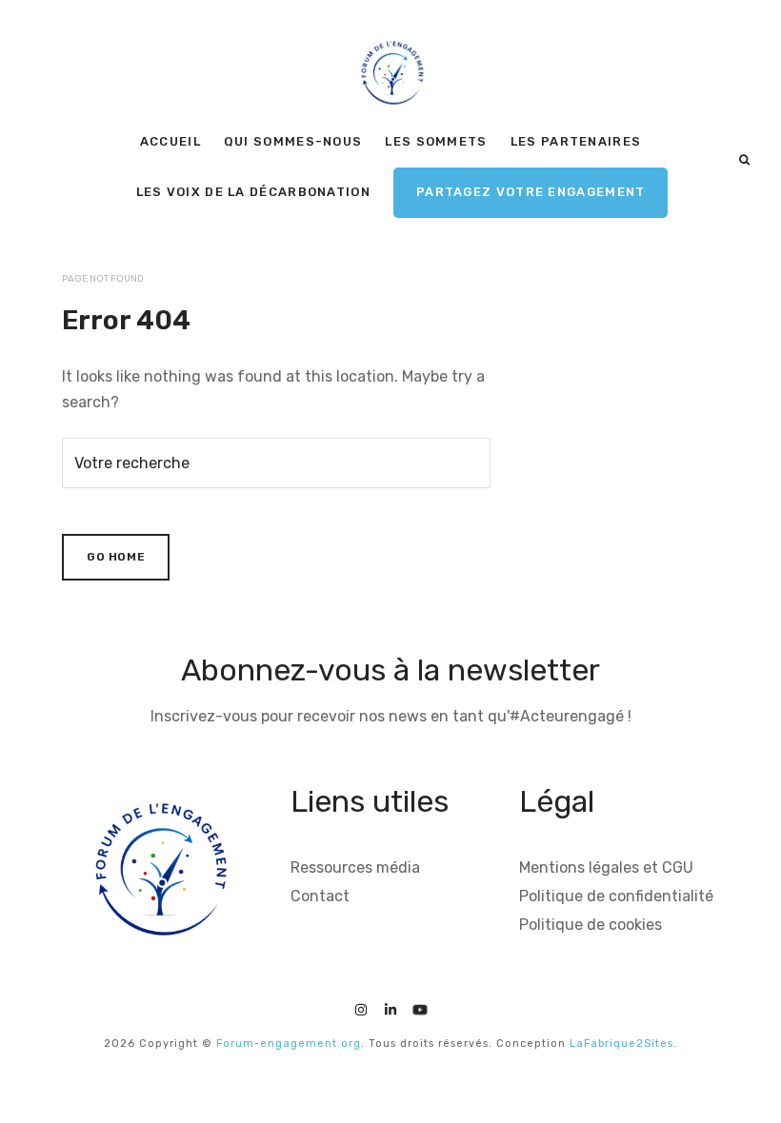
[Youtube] (420, 1007)
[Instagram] (361, 1007)
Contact (320, 896)
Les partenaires (576, 141)
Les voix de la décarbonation (253, 192)
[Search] (744, 159)
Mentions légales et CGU (606, 867)
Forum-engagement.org (288, 1043)
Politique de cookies (590, 925)
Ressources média (355, 867)
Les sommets (436, 141)
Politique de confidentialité (616, 896)
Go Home (116, 556)
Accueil (170, 141)
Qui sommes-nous (293, 141)
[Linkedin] (390, 1007)
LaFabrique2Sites (621, 1043)
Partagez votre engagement (531, 192)
